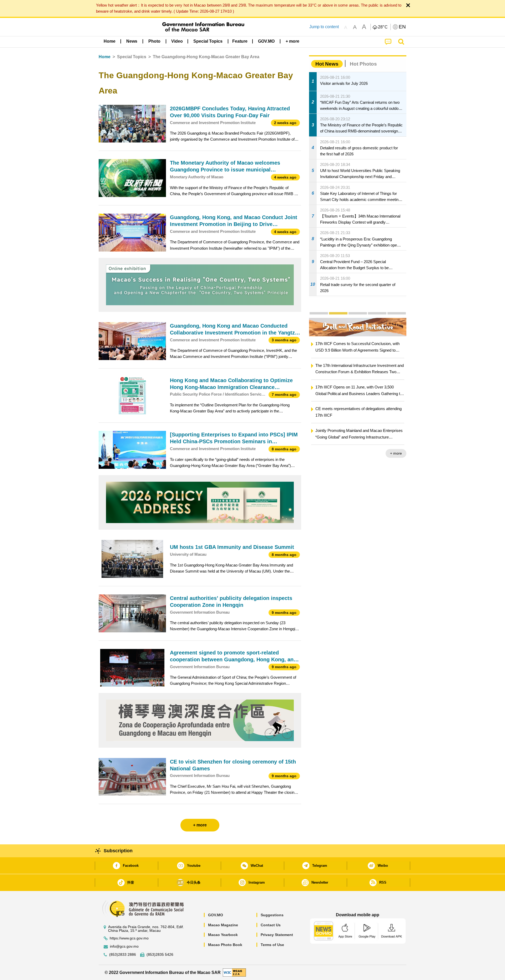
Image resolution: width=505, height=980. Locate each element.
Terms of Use (272, 945)
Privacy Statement (277, 935)
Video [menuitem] (177, 41)
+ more (396, 453)
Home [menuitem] (109, 41)
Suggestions (272, 915)
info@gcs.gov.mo (124, 946)
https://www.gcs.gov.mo (129, 938)
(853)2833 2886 (122, 955)
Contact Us (271, 925)
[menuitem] (131, 41)
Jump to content (324, 26)
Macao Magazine (223, 925)
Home (104, 57)
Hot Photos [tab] (363, 64)
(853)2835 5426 (160, 955)
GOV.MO (215, 915)
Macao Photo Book (225, 945)
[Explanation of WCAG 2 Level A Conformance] (234, 972)
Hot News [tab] (327, 64)
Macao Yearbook (223, 935)
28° (383, 27)
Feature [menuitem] (240, 41)
